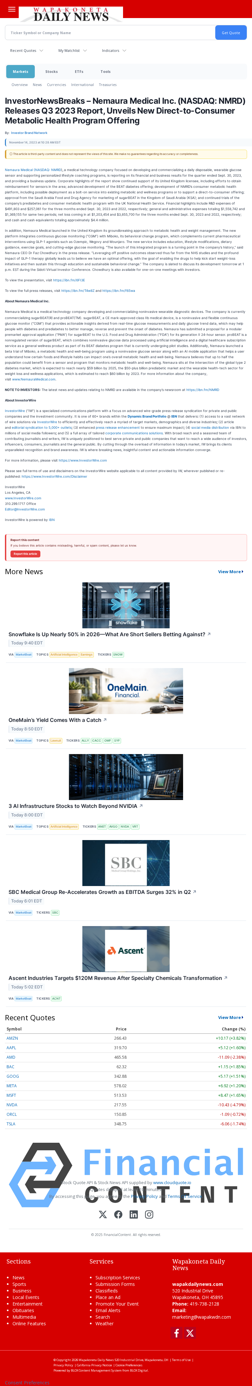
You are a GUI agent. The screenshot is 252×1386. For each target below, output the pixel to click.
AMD (11, 1057)
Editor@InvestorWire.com (25, 509)
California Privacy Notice (94, 1365)
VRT (135, 826)
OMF (107, 740)
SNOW (118, 654)
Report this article (25, 553)
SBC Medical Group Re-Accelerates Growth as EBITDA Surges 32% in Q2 (103, 892)
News (37, 84)
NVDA (125, 826)
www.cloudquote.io (172, 1182)
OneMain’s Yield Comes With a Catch (58, 720)
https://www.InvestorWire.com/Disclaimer (54, 476)
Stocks (51, 71)
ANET (102, 826)
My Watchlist (69, 50)
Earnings (87, 654)
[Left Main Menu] (12, 9)
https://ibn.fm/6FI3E (69, 280)
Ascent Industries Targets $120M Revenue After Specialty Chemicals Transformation (118, 978)
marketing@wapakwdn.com (201, 1317)
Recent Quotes (23, 50)
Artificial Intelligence (64, 654)
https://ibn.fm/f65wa (118, 290)
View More (229, 571)
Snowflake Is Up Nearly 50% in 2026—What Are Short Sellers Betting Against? (110, 634)
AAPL (11, 1047)
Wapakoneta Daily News (96, 1360)
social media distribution (210, 427)
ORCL (12, 1114)
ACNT (56, 998)
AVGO (113, 826)
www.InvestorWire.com (23, 498)
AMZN (12, 1038)
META (12, 1086)
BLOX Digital (139, 1370)
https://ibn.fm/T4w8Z (77, 290)
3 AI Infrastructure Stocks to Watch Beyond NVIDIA (76, 806)
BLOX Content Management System (96, 1370)
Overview (19, 84)
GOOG (13, 1076)
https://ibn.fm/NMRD (202, 390)
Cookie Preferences (129, 1365)
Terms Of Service (185, 1196)
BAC (10, 1067)
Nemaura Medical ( (20, 170)
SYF (117, 740)
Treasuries (107, 84)
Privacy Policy (144, 1196)
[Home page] (71, 13)
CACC (96, 740)
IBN (52, 520)
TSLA (11, 1124)
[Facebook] (118, 1215)
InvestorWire (15, 411)
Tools (105, 71)
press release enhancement (118, 427)
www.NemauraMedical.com (33, 379)
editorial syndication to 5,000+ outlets (42, 427)
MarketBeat (24, 654)
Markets (20, 71)
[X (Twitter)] (103, 1215)
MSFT (11, 1095)
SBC (55, 912)
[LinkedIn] (133, 1215)
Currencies (56, 84)
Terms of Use (181, 1360)
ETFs (79, 71)
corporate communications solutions (134, 433)
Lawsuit (56, 740)
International (82, 84)
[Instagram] (149, 1215)
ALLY (85, 740)
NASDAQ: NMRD (48, 170)
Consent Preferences (27, 1382)
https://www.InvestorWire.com (83, 460)
